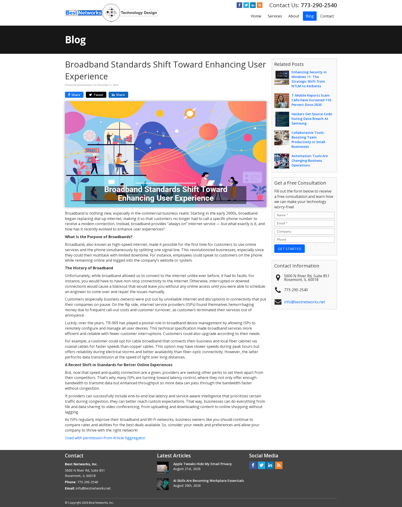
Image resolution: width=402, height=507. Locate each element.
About (293, 16)
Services (275, 16)
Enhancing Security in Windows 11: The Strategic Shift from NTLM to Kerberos (309, 79)
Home (256, 16)
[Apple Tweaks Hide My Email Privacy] (163, 467)
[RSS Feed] (259, 5)
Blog (310, 16)
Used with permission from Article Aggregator (105, 437)
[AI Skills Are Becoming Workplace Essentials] (163, 484)
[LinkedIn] (253, 5)
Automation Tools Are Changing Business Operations (309, 160)
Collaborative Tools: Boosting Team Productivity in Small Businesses (308, 139)
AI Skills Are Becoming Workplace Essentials (208, 480)
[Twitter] (246, 5)
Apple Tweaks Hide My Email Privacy (202, 464)
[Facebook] (239, 5)
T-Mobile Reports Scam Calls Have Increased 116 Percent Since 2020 (311, 100)
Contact (327, 16)
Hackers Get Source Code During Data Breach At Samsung (311, 118)
